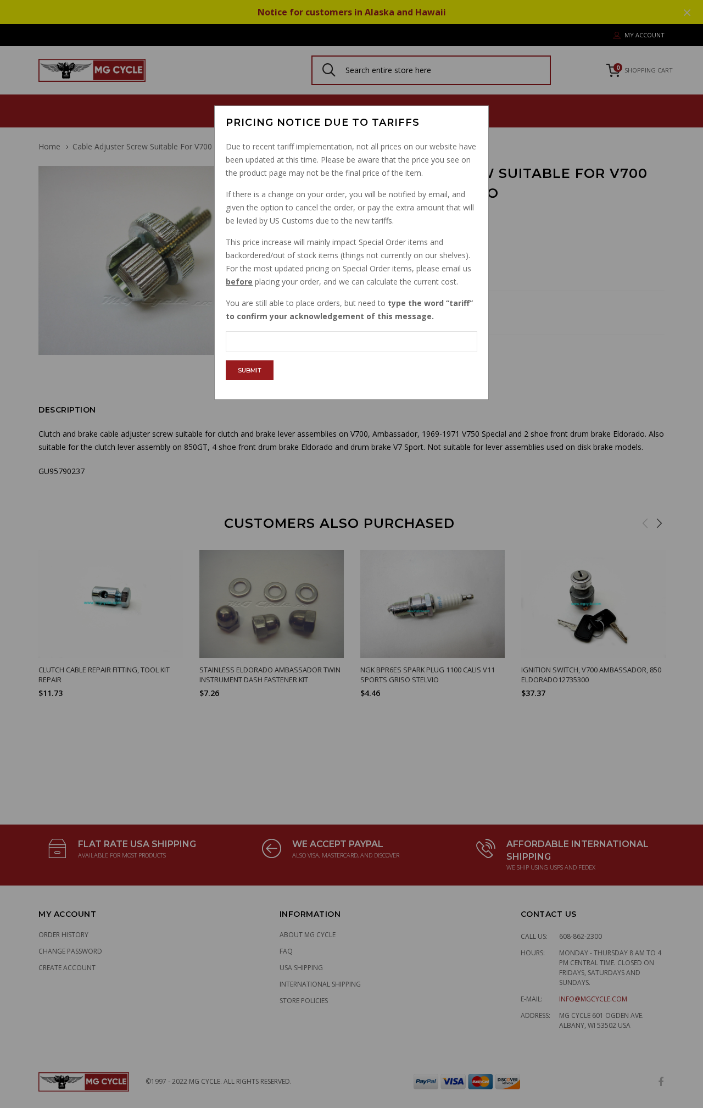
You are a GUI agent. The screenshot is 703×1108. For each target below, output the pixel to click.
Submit (249, 370)
